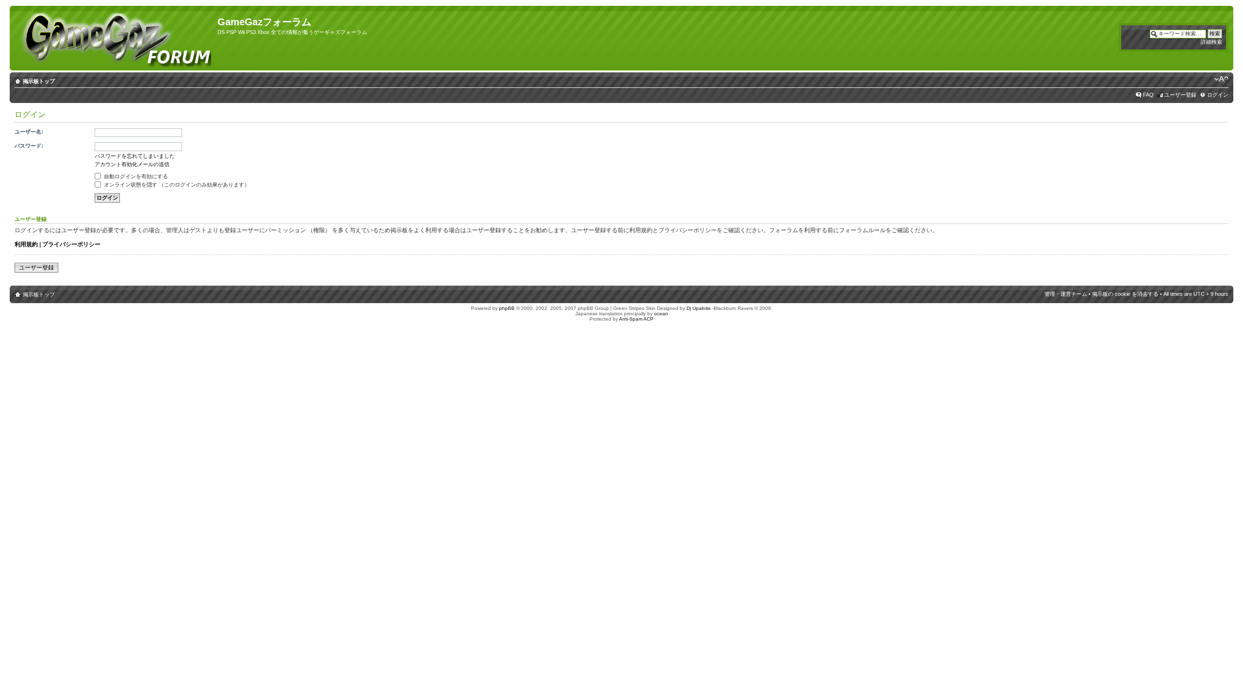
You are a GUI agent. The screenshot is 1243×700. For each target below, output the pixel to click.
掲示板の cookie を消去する (1125, 294)
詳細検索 (1211, 42)
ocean (661, 313)
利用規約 (26, 244)
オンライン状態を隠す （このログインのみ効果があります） (176, 185)
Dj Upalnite (699, 308)
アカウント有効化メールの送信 (132, 164)
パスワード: (29, 146)
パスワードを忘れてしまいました (135, 156)
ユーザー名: (29, 132)
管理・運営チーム (1065, 294)
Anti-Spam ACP (636, 319)
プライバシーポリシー (71, 244)
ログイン (1217, 95)
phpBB (507, 308)
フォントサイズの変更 (1221, 79)
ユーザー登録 (1180, 95)
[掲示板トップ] (115, 38)
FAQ (1148, 95)
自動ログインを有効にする (135, 176)
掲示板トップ (39, 81)
